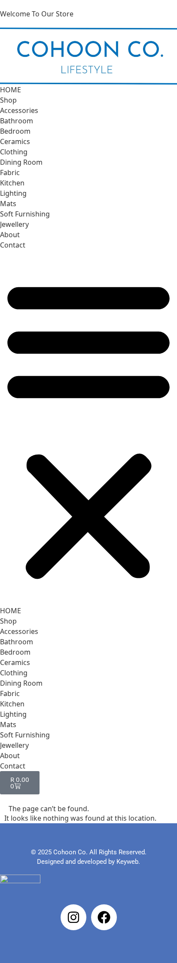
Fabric (10, 172)
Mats (8, 203)
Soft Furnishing (25, 214)
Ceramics (15, 141)
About (10, 234)
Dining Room (21, 162)
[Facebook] (104, 917)
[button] (88, 427)
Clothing (13, 152)
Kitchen (12, 183)
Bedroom (15, 131)
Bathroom (16, 120)
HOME (10, 89)
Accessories (19, 110)
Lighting (13, 193)
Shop (8, 100)
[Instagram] (73, 917)
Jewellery (14, 224)
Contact (12, 245)
